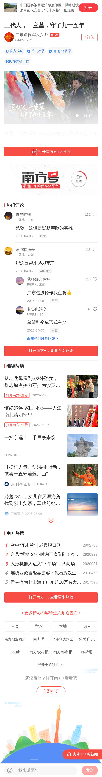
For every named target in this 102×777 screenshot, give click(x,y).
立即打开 (51, 691)
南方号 (39, 639)
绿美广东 (86, 639)
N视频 (86, 652)
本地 (63, 626)
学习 (39, 626)
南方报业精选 (15, 639)
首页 (15, 626)
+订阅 (90, 37)
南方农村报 (39, 652)
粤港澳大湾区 (62, 639)
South (15, 652)
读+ (87, 626)
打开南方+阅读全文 (54, 151)
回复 (43, 236)
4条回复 (45, 271)
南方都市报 (63, 652)
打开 (88, 7)
